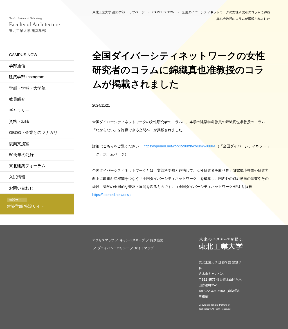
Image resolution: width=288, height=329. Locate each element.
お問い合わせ (21, 188)
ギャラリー (19, 110)
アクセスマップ (103, 240)
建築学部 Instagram (26, 77)
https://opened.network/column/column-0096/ (179, 146)
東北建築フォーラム (27, 166)
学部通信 (17, 66)
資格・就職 (19, 121)
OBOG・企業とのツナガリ (33, 132)
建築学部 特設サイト (25, 203)
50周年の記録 (21, 155)
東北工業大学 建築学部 (34, 25)
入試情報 (17, 177)
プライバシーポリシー (113, 248)
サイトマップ (144, 248)
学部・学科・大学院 (27, 88)
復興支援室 (19, 144)
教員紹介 (17, 99)
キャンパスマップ (132, 240)
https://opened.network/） (112, 195)
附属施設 (156, 240)
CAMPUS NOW (23, 54)
